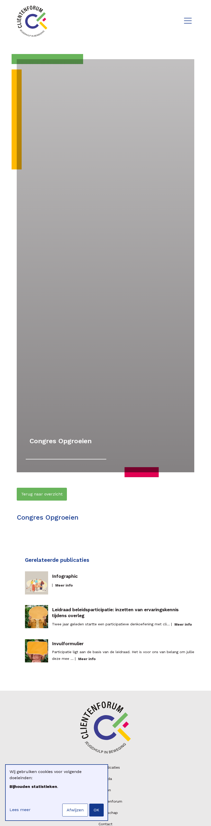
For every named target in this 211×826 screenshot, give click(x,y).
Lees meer (20, 809)
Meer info (64, 585)
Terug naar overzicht (42, 494)
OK (96, 809)
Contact (105, 824)
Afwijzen (75, 809)
